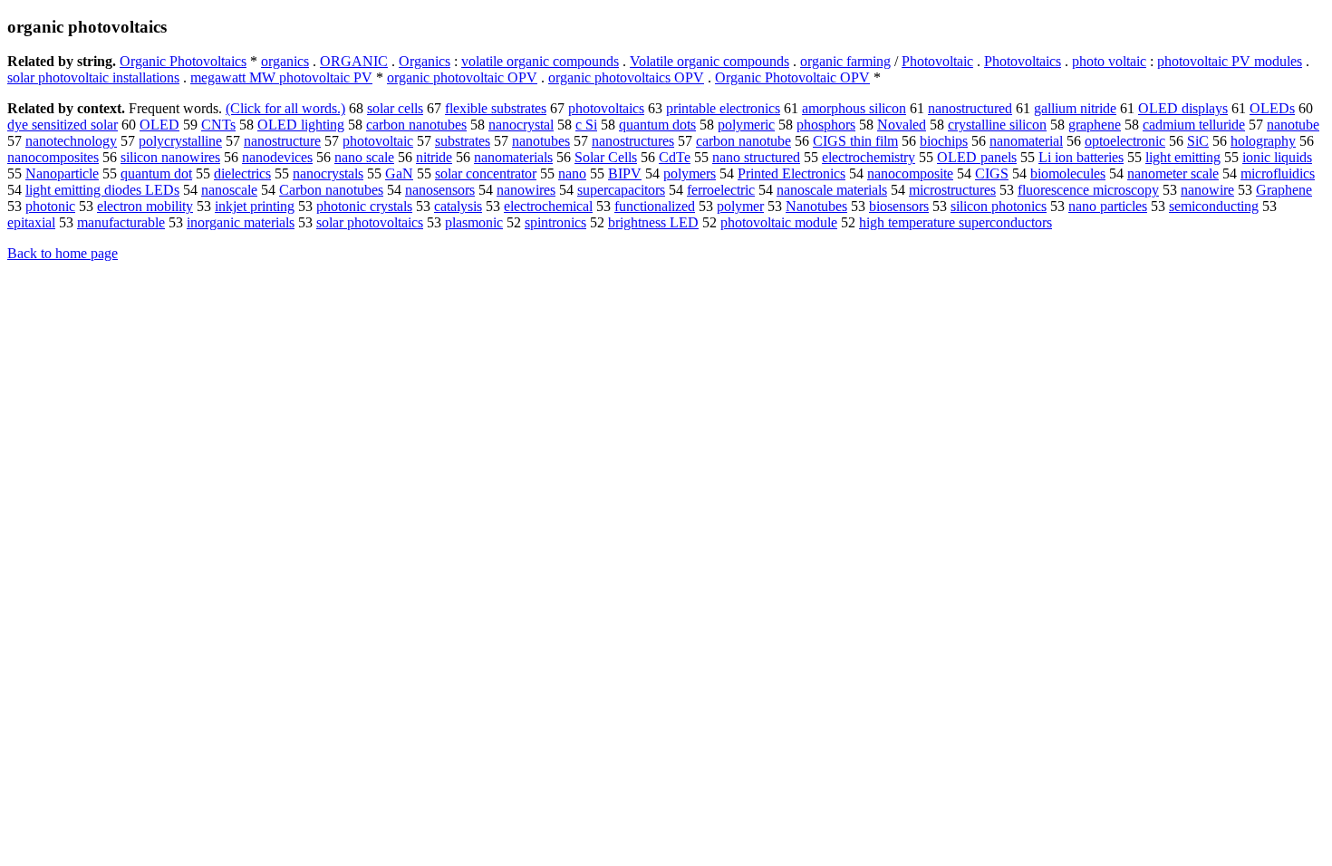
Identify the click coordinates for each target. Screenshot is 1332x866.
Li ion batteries (1081, 157)
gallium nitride (1075, 108)
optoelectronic (1125, 141)
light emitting (1183, 157)
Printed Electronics (791, 173)
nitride (434, 157)
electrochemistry (868, 157)
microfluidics (1277, 173)
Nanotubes (816, 206)
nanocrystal (521, 124)
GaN (399, 173)
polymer (740, 206)
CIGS (992, 173)
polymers (689, 173)
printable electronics (723, 108)
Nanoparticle (62, 173)
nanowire (1207, 189)
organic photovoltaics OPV (626, 77)
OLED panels (977, 157)
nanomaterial (1026, 141)
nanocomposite (910, 173)
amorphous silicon (854, 108)
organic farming (845, 61)
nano (572, 173)
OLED (159, 124)
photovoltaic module (778, 222)
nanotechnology (71, 141)
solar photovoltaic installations (93, 77)
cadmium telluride (1194, 124)
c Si (586, 124)
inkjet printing (254, 206)
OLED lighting (300, 124)
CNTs (218, 124)
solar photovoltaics (369, 222)
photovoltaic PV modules (1229, 61)
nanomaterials (513, 157)
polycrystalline (180, 141)
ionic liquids (1277, 157)
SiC (1198, 141)
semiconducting (1214, 206)
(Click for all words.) (285, 108)
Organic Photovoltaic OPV (792, 77)
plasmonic (474, 222)
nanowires (526, 189)
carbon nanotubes (416, 124)
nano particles (1107, 206)
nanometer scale (1173, 173)
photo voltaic (1109, 61)
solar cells (395, 108)
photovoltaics (606, 108)
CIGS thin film (855, 141)
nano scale (364, 157)
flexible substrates (495, 108)
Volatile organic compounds (709, 61)
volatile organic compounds (540, 61)
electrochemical (548, 206)
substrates (462, 141)
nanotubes (541, 141)
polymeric (746, 124)
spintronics (555, 222)
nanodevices (277, 157)
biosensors (899, 206)
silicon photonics (999, 206)
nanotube (1293, 124)
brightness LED (653, 222)
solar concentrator (485, 173)
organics (285, 61)
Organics (424, 61)
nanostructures (633, 141)
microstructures (952, 189)
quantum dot (156, 173)
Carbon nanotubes (331, 189)
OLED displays (1183, 108)
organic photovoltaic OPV (462, 77)
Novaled (901, 124)
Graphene (1284, 189)
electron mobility (145, 206)
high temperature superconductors (955, 222)
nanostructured (970, 108)
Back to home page (62, 253)
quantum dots (657, 124)
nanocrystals (328, 173)
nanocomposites (53, 157)
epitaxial (31, 222)
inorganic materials (240, 222)
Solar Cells (605, 157)
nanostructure (282, 141)
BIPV (625, 173)
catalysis (458, 206)
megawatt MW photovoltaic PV (281, 77)
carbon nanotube (743, 141)
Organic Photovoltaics (183, 61)
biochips (944, 141)
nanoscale (229, 189)
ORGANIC (354, 61)
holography (1263, 141)
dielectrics (242, 173)
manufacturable (121, 222)
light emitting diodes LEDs (102, 189)
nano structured (756, 157)
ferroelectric (721, 189)
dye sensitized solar (62, 124)
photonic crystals (364, 206)
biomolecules (1067, 173)
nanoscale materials (832, 189)
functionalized (654, 206)
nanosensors (440, 189)
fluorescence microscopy (1088, 189)
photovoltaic (378, 141)
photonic (50, 206)
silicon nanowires (170, 157)
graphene (1094, 124)
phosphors (825, 124)
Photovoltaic (937, 61)
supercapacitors (621, 189)
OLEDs (1272, 108)
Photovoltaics (1022, 61)
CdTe (674, 157)
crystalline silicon (997, 124)
